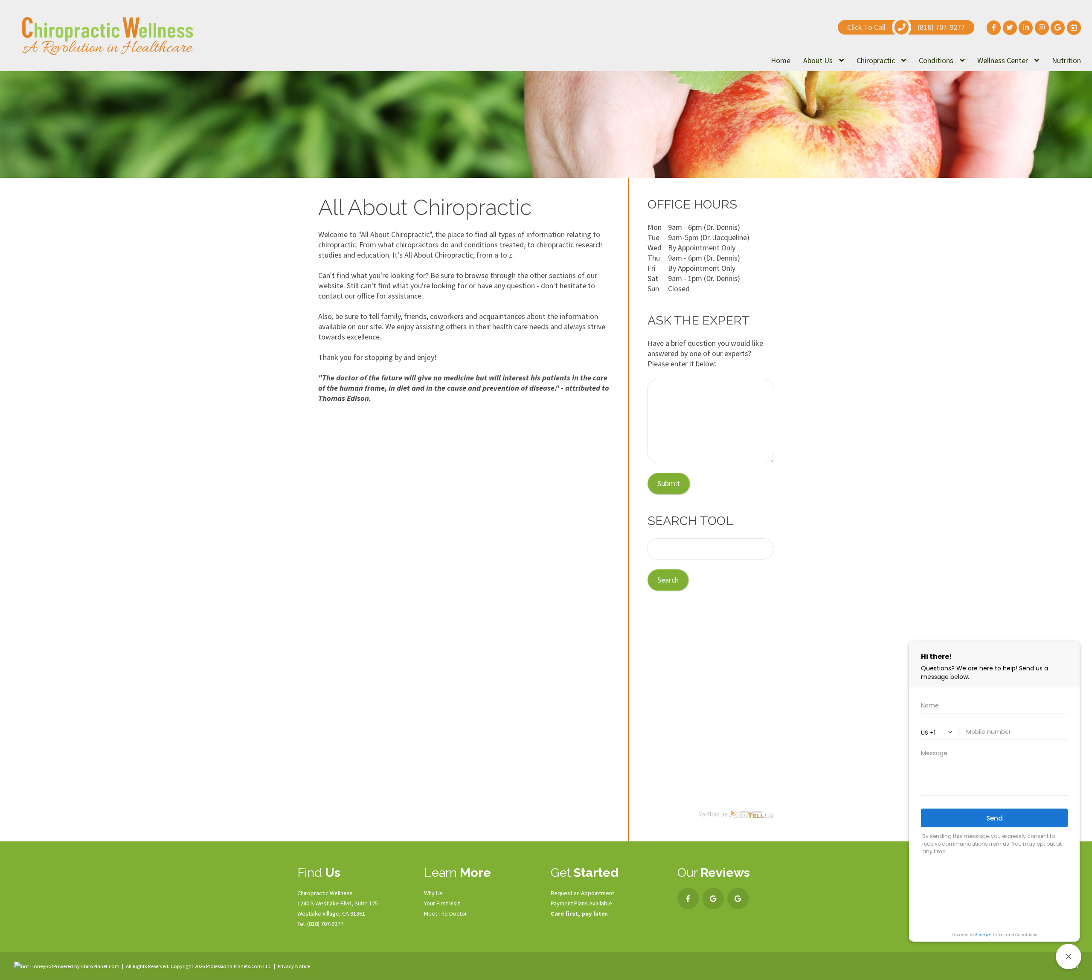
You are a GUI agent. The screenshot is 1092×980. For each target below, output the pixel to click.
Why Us (433, 893)
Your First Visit (442, 903)
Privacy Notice (294, 966)
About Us (818, 60)
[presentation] (33, 966)
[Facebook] (688, 898)
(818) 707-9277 (325, 924)
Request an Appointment (582, 893)
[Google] (713, 898)
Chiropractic (877, 60)
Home (780, 60)
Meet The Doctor (445, 913)
